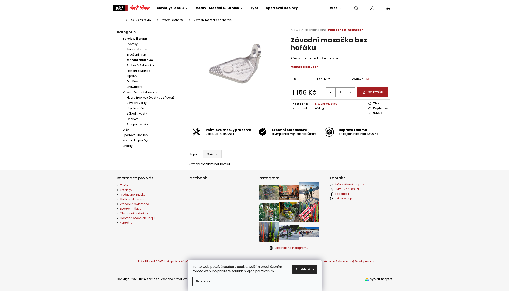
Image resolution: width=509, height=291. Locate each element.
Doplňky (132, 81)
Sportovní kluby (130, 209)
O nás (124, 185)
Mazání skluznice (140, 60)
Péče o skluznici (137, 49)
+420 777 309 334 (348, 189)
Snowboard (134, 87)
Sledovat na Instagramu (291, 248)
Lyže (126, 130)
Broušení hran (136, 55)
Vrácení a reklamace (134, 204)
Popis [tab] (193, 154)
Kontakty (126, 223)
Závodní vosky (137, 103)
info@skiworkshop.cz (349, 184)
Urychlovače (135, 108)
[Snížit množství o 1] (331, 92)
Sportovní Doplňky (135, 135)
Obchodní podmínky (134, 213)
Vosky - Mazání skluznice (140, 92)
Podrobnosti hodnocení (346, 30)
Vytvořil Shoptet (381, 279)
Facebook (342, 194)
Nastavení (205, 281)
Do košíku (375, 92)
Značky (128, 146)
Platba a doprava (132, 199)
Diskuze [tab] (212, 154)
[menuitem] (172, 8)
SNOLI (368, 79)
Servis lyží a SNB (135, 39)
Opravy (132, 76)
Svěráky (132, 44)
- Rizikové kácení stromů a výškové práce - (344, 261)
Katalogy (126, 190)
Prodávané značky (132, 195)
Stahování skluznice (140, 65)
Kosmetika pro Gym (136, 140)
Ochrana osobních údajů (137, 218)
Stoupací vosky (137, 124)
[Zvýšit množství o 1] (350, 92)
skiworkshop (343, 198)
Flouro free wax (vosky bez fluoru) (150, 98)
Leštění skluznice (138, 71)
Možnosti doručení (305, 67)
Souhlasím (304, 269)
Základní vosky (137, 114)
